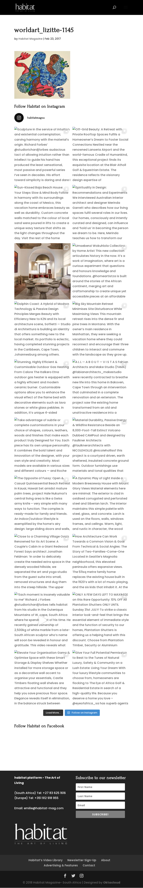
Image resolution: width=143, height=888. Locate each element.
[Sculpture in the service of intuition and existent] (42, 155)
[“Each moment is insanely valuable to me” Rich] (42, 620)
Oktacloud (111, 882)
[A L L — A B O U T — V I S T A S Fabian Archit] (100, 387)
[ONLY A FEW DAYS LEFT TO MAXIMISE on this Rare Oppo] (100, 620)
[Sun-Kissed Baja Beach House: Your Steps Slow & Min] (42, 213)
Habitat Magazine (30, 39)
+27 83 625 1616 (54, 793)
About (105, 860)
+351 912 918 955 (46, 798)
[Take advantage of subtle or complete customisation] (42, 446)
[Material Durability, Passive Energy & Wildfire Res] (100, 446)
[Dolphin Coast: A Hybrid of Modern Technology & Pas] (42, 329)
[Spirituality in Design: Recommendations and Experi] (100, 213)
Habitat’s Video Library (45, 860)
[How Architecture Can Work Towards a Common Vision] (100, 562)
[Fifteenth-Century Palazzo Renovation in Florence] (42, 271)
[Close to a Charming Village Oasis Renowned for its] (42, 562)
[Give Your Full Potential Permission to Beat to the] (100, 678)
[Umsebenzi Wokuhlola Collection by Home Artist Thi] (100, 271)
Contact (89, 865)
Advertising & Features (61, 865)
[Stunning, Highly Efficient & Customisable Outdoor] (42, 387)
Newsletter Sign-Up (81, 860)
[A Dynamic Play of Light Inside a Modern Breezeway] (100, 504)
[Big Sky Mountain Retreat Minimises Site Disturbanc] (100, 329)
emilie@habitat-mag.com (43, 808)
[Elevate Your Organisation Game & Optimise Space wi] (42, 678)
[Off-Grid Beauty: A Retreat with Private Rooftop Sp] (100, 155)
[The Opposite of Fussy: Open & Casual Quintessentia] (42, 504)
